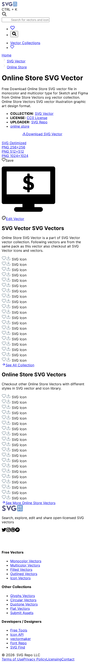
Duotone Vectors (24, 604)
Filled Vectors (21, 569)
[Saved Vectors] (12, 29)
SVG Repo (39, 122)
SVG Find (17, 647)
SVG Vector (44, 113)
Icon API (17, 634)
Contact (67, 659)
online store (19, 126)
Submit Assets (21, 613)
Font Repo (18, 643)
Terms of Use (12, 659)
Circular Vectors (23, 600)
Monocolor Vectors (25, 561)
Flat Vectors (20, 608)
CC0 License (37, 118)
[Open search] (14, 34)
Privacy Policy (34, 659)
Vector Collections (25, 43)
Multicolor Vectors (25, 565)
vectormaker (20, 639)
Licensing (53, 659)
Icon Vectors (20, 578)
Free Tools (18, 630)
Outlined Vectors (23, 574)
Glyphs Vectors (22, 596)
